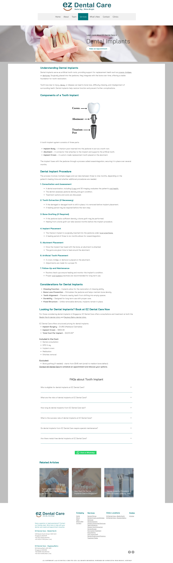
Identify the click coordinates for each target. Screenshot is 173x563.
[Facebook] (129, 552)
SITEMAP (128, 560)
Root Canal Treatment (94, 531)
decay (62, 85)
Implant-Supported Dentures (97, 523)
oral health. (114, 188)
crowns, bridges (124, 72)
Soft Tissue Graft (93, 534)
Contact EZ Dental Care (49, 367)
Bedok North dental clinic (50, 317)
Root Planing (92, 532)
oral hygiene (57, 276)
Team (77, 520)
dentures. (46, 75)
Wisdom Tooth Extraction (95, 527)
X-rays (74, 188)
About (78, 518)
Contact (78, 523)
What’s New (79, 521)
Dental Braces (92, 529)
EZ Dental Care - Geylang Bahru (116, 518)
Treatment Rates (93, 538)
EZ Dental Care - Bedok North (115, 516)
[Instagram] (133, 552)
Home (78, 516)
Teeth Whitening (92, 525)
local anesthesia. (106, 233)
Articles (131, 516)
